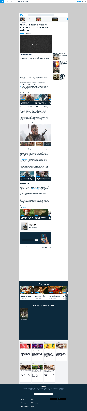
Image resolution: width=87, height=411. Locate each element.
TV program (41, 388)
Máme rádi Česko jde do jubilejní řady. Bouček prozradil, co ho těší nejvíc (37, 359)
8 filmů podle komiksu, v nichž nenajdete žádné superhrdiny (25, 375)
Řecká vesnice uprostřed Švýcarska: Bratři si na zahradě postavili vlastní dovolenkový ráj (49, 380)
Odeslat (36, 239)
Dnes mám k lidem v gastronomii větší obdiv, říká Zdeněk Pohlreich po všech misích (37, 354)
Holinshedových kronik (35, 188)
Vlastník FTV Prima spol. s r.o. (25, 406)
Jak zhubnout (25, 388)
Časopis (22, 1)
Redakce (32, 406)
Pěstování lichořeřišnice (59, 389)
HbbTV (22, 402)
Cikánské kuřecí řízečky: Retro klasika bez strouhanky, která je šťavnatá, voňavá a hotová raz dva (61, 359)
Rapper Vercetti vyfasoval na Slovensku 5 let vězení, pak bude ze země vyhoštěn (37, 375)
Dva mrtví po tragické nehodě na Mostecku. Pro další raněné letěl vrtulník (25, 354)
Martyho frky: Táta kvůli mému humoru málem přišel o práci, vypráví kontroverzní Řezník (36, 371)
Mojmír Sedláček (27, 34)
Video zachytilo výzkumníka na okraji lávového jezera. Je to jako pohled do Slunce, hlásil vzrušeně (49, 359)
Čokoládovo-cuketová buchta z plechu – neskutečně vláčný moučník (60, 350)
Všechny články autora (33, 227)
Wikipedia (24, 207)
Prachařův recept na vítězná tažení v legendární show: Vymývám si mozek (37, 350)
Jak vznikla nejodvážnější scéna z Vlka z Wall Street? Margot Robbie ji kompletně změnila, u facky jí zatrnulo (25, 380)
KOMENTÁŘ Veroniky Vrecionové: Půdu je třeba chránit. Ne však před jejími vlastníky (26, 359)
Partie (49, 388)
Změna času (45, 388)
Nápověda (32, 405)
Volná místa (22, 399)
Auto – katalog (26, 389)
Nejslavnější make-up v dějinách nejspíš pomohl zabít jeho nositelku (27, 218)
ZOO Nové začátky (61, 388)
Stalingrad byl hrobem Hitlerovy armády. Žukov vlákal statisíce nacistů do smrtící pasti (63, 70)
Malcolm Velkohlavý (24, 159)
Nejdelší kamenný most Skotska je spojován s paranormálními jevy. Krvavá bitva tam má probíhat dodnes (26, 103)
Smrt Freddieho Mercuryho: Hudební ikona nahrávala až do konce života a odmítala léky (40, 296)
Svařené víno (42, 389)
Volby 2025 (37, 389)
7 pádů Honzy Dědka (32, 389)
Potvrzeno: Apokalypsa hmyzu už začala (49, 349)
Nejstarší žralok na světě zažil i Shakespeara (40, 218)
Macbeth (21, 86)
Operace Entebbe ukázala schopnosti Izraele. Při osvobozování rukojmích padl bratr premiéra (49, 355)
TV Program (18, 1)
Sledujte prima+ (27, 1)
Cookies (22, 405)
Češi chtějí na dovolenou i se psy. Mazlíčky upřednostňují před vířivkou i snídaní (49, 371)
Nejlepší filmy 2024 (30, 388)
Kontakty (32, 402)
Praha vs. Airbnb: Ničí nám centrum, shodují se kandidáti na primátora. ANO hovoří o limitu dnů (26, 350)
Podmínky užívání (23, 403)
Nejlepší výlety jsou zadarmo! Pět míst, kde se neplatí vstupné (49, 375)
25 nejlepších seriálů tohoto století (26, 370)
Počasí (51, 388)
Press (32, 399)
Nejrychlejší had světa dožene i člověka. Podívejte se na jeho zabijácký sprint (63, 56)
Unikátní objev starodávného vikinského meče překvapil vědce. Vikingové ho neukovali (27, 179)
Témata (11, 1)
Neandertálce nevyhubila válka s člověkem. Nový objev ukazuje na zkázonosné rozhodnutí (63, 77)
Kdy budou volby (55, 388)
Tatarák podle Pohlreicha (48, 389)
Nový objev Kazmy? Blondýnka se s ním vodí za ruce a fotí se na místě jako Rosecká (37, 380)
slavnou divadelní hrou (32, 81)
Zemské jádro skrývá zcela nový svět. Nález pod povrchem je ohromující (63, 63)
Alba (26, 107)
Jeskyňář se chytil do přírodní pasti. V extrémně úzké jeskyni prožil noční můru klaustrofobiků (54, 296)
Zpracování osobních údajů (34, 403)
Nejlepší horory (36, 388)
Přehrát (22, 315)
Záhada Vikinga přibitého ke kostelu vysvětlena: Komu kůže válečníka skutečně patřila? (43, 179)
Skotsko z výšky (23, 316)
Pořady (15, 1)
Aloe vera (54, 389)
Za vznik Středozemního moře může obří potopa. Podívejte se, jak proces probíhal (40, 103)
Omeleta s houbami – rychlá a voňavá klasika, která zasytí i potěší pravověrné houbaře (61, 354)
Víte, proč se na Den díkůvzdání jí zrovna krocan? (26, 296)
